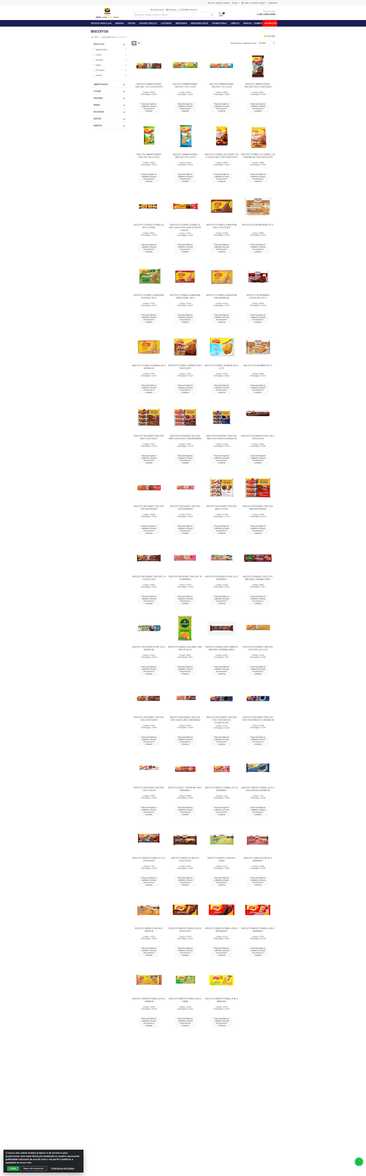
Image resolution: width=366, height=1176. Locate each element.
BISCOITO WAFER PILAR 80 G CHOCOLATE (185, 859)
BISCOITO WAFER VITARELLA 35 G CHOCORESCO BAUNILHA (257, 789)
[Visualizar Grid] (134, 43)
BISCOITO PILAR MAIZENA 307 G (257, 225)
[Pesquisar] (212, 15)
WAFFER (97, 119)
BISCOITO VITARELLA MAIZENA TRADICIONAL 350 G (185, 296)
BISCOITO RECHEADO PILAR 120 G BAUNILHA (149, 648)
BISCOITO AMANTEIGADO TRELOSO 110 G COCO (185, 85)
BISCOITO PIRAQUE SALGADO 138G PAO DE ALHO (185, 648)
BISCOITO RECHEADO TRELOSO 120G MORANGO (185, 507)
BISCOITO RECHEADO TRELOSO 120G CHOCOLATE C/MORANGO (185, 718)
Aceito (13, 1168)
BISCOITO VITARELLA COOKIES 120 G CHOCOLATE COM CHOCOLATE (221, 155)
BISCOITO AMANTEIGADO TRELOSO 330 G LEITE (185, 155)
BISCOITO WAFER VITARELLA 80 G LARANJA (148, 1000)
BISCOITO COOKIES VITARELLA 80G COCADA (149, 226)
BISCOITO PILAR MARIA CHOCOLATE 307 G (258, 296)
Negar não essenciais (33, 1168)
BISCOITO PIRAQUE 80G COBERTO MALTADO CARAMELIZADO (221, 648)
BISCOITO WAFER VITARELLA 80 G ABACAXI (221, 1000)
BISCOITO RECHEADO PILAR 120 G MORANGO (221, 578)
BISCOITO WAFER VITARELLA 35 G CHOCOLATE (148, 859)
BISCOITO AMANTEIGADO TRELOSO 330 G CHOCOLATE (258, 85)
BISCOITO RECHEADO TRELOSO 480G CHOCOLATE (149, 437)
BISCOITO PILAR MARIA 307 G (258, 365)
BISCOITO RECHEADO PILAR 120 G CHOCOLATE (257, 437)
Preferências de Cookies (62, 1168)
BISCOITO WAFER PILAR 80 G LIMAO (221, 859)
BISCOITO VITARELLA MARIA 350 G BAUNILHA (149, 367)
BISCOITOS (99, 44)
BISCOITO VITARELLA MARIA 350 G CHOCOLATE (185, 367)
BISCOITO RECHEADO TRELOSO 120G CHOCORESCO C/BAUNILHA (258, 718)
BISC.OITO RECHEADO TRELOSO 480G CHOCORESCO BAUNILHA (221, 437)
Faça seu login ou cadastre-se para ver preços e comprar (148, 107)
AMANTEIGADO (101, 84)
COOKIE (97, 91)
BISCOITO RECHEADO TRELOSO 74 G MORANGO (185, 578)
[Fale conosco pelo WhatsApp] (359, 1161)
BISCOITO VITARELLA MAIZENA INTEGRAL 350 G (149, 296)
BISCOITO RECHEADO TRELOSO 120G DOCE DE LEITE (258, 648)
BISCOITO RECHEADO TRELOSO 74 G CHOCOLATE (148, 578)
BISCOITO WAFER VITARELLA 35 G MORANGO (221, 789)
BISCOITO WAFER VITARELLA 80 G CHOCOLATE (185, 929)
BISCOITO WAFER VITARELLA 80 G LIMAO (185, 1000)
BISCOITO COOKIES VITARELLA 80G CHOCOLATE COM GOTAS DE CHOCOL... (185, 228)
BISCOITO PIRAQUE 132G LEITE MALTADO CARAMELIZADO (258, 578)
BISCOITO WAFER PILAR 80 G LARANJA (149, 929)
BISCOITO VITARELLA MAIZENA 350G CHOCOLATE (221, 226)
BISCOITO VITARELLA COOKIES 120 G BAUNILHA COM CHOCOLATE (258, 155)
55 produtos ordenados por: (243, 43)
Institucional (158, 10)
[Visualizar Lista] (138, 43)
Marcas (98, 125)
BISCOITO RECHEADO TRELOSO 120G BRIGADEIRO (149, 507)
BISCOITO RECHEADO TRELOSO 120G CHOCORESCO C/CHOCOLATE (222, 720)
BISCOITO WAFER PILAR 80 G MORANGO (258, 859)
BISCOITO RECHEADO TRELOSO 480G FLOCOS (222, 507)
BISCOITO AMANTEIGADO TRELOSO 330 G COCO (149, 155)
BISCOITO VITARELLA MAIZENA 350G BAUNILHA (221, 296)
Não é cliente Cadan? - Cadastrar (261, 3)
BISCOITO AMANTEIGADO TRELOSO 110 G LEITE (221, 85)
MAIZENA (98, 98)
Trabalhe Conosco (189, 10)
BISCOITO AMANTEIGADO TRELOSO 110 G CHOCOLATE (149, 85)
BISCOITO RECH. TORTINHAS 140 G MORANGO (185, 789)
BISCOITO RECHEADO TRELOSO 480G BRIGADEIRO (258, 507)
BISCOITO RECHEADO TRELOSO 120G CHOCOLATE (149, 718)
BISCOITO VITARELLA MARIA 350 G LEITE (221, 367)
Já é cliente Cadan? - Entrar (224, 3)
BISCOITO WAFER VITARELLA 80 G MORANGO (257, 929)
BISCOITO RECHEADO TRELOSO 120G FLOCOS (149, 789)
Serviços (172, 10)
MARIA (97, 105)
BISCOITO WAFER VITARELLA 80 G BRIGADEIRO (221, 929)
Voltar (270, 36)
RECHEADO (99, 112)
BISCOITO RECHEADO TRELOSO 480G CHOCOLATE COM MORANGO (185, 437)
